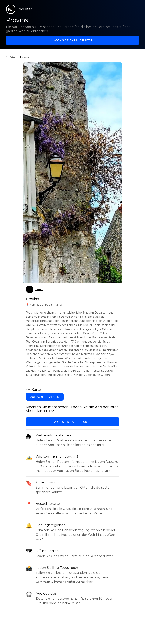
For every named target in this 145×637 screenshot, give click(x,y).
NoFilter (11, 57)
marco (39, 289)
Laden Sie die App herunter (72, 40)
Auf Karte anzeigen (44, 396)
